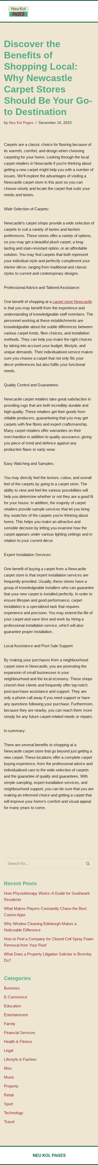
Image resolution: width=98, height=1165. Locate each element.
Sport (8, 1104)
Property (11, 1086)
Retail (9, 1095)
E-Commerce (15, 997)
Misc (8, 1068)
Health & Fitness (18, 1041)
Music (9, 1077)
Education (12, 1006)
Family (9, 1023)
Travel (9, 1121)
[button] (71, 11)
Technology (13, 1113)
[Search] (88, 863)
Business (12, 988)
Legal (8, 1050)
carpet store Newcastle (72, 301)
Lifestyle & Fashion (20, 1059)
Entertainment (16, 1015)
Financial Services (19, 1032)
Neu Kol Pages (21, 123)
